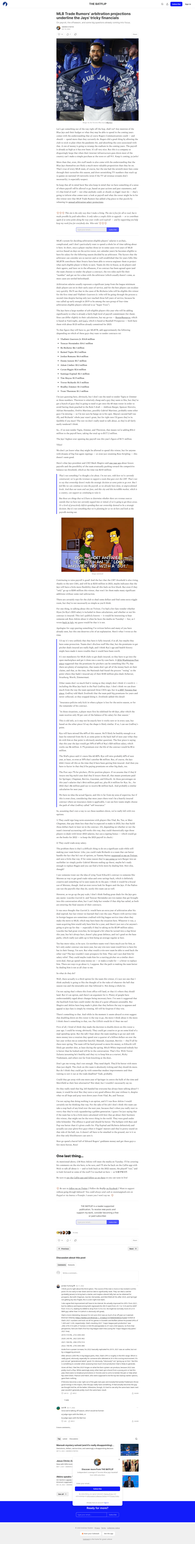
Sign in (188, 4)
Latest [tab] (65, 1439)
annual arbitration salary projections (85, 202)
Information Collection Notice (97, 1496)
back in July (68, 622)
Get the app (108, 1533)
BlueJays (109, 122)
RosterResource (122, 317)
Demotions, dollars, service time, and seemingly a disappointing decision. (85, 1448)
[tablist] (66, 1265)
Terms (103, 1528)
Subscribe (176, 4)
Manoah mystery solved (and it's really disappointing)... (85, 1445)
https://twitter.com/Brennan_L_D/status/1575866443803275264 (101, 1318)
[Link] (53, 1156)
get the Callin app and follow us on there (86, 1177)
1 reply (66, 1400)
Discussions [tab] (74, 1439)
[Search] (162, 4)
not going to (111, 859)
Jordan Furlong (67, 1286)
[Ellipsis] (137, 1286)
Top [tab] (59, 1439)
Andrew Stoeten (68, 27)
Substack (86, 1539)
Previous (65, 1249)
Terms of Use (108, 1494)
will (62, 1407)
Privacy (97, 1528)
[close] (119, 1459)
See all (61, 1494)
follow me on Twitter (78, 1188)
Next (131, 1249)
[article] (97, 1450)
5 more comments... (63, 1427)
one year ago (115, 463)
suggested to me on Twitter (124, 855)
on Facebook (111, 1188)
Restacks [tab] (71, 1265)
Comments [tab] (62, 1265)
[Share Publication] (167, 4)
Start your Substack (91, 1533)
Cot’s (85, 321)
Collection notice (113, 1528)
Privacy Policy (114, 1496)
